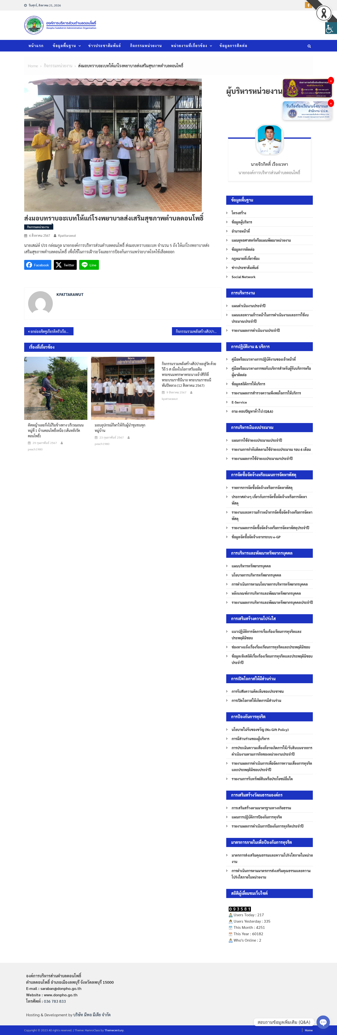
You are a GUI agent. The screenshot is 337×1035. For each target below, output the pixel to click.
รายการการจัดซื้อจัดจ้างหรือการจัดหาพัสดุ (262, 487)
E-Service (239, 402)
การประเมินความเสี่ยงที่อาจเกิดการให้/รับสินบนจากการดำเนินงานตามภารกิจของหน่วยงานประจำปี (272, 751)
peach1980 (35, 449)
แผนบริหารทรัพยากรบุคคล (251, 566)
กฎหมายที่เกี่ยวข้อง (246, 258)
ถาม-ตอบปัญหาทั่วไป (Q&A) (252, 411)
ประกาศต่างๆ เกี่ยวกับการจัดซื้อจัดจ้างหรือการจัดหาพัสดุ (269, 499)
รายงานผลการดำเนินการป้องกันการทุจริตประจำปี (267, 826)
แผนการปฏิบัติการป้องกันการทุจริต (257, 817)
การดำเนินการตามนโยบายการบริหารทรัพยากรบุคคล (270, 584)
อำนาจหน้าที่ (241, 231)
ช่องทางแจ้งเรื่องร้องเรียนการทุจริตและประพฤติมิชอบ (271, 647)
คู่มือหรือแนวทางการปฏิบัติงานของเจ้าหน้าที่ (264, 359)
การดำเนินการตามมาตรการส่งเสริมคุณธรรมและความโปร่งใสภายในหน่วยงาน (271, 873)
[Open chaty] (323, 1022)
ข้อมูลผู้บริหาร (242, 222)
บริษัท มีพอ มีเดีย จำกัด (92, 1014)
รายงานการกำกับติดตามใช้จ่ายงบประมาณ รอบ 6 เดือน (271, 449)
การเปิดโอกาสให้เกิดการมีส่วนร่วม (256, 700)
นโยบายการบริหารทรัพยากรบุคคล (256, 575)
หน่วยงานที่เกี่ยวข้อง (189, 45)
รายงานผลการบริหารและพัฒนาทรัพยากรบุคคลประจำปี (272, 602)
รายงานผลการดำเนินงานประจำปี (256, 330)
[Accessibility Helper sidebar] (331, 28)
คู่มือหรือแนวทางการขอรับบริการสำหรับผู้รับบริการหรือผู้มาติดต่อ (271, 371)
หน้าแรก (36, 45)
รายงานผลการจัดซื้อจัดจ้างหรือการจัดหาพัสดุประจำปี (270, 528)
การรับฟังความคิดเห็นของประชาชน (258, 691)
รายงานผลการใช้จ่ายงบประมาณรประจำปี (262, 458)
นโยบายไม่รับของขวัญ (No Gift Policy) (260, 729)
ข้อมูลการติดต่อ (233, 45)
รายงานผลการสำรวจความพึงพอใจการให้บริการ (266, 393)
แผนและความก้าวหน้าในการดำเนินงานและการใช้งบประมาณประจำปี (270, 318)
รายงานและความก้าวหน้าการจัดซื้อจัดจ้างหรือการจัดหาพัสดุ (272, 515)
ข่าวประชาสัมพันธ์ (104, 45)
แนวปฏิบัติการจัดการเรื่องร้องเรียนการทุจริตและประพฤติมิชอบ (266, 634)
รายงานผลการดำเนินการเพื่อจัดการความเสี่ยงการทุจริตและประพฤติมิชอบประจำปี (272, 766)
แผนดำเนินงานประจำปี (248, 306)
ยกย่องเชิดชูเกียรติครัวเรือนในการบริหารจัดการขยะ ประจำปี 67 (52, 331)
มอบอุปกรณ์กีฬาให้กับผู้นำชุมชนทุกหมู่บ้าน (120, 428)
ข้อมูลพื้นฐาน (64, 45)
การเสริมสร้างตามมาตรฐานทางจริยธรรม (261, 808)
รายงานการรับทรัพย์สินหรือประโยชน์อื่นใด (262, 779)
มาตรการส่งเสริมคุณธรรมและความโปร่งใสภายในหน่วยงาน (272, 858)
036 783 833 (55, 1001)
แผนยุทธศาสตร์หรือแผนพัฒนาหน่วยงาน (261, 240)
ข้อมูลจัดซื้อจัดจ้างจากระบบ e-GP (256, 537)
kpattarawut (67, 235)
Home (309, 1030)
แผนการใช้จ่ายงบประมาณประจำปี (257, 440)
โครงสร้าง (239, 213)
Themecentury (114, 1030)
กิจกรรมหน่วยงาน (146, 45)
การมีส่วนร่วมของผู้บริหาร (250, 738)
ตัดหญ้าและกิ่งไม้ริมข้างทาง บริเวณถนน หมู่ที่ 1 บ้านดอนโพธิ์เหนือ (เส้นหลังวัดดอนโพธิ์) (56, 430)
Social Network (244, 276)
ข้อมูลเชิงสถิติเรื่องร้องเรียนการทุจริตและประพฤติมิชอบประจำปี (272, 659)
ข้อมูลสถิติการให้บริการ (248, 384)
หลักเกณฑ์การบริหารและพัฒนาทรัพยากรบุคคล (266, 593)
